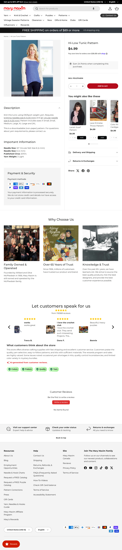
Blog (6, 460)
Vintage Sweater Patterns (16, 20)
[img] (61, 310)
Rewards (25, 25)
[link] (77, 112)
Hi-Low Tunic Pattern (18, 36)
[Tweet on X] (77, 170)
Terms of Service (41, 490)
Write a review (61, 402)
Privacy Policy (69, 468)
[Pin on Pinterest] (88, 170)
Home (6, 36)
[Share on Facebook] (83, 170)
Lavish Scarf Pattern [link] (75, 128)
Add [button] (81, 137)
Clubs (73, 20)
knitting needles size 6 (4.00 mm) (20, 118)
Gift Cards (83, 20)
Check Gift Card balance (44, 485)
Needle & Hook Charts (14, 473)
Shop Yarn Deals (30, 2)
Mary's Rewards (11, 519)
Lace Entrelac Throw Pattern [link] (97, 124)
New (49, 20)
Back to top (61, 438)
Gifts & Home (61, 20)
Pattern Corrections (13, 490)
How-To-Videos (40, 480)
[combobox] (66, 8)
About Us (8, 456)
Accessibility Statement (44, 495)
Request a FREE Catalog (15, 477)
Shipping (37, 460)
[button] (94, 8)
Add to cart (103, 86)
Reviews (67, 463)
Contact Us (38, 456)
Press (6, 495)
